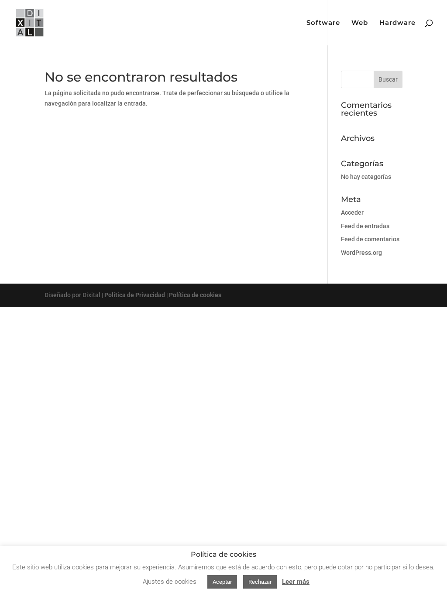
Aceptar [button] (222, 582)
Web (359, 23)
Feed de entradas (365, 226)
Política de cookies (195, 294)
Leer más (295, 582)
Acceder (352, 212)
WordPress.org (361, 252)
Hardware (397, 23)
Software (323, 23)
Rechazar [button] (260, 582)
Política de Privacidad (134, 294)
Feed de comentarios (370, 239)
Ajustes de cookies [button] (169, 582)
